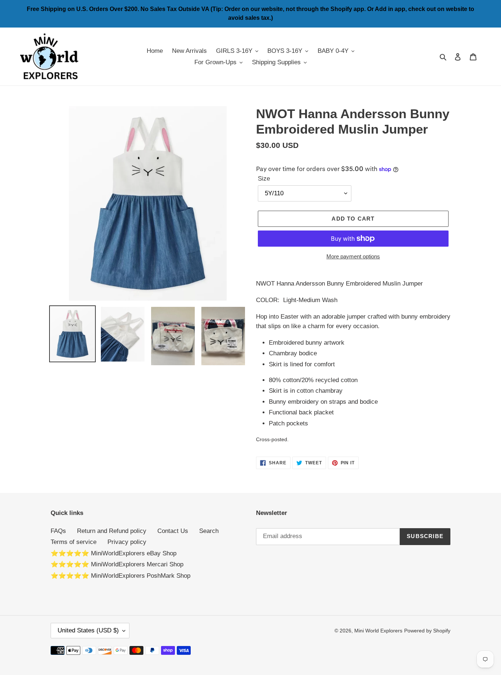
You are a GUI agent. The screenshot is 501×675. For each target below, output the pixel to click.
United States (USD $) (88, 630)
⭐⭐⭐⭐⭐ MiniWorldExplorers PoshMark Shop (120, 575)
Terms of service (73, 541)
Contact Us (172, 530)
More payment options (353, 256)
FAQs (58, 530)
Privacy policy (126, 541)
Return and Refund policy (111, 530)
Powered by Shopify (427, 631)
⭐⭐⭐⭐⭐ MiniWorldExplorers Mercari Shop (117, 564)
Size (264, 178)
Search (209, 530)
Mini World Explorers (378, 631)
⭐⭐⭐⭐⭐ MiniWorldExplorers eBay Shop (113, 553)
